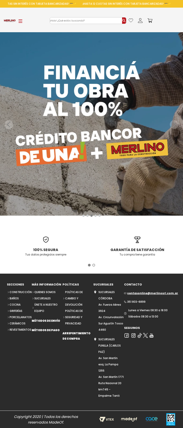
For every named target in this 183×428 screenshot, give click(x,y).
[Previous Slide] (8, 124)
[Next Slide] (174, 124)
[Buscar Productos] (124, 21)
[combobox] (88, 20)
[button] (83, 216)
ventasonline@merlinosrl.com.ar (152, 293)
